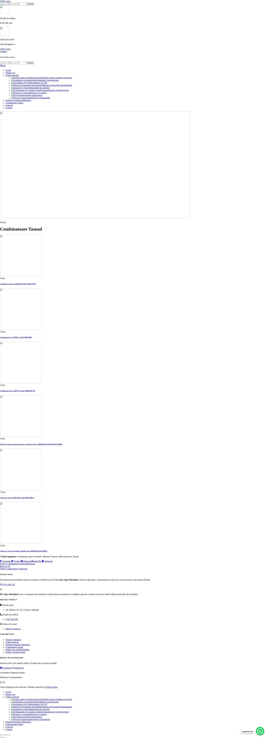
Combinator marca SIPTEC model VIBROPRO (16, 337)
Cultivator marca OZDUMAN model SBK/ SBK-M (17, 498)
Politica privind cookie (15, 652)
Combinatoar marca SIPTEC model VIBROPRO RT (17, 391)
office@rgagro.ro (13, 629)
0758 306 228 (8, 584)
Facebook (6, 668)
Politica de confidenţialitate (17, 649)
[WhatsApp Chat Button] (260, 731)
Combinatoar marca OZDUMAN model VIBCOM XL (18, 284)
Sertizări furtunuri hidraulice (18, 644)
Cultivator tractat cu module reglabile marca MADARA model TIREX (23, 551)
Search (30, 4)
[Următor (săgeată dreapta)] (4, 737)
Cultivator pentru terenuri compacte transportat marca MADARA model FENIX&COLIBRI (31, 444)
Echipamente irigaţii (14, 647)
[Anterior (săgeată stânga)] (1, 737)
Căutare (3, 51)
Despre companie (13, 639)
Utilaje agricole (12, 642)
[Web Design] (51, 687)
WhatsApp (19, 668)
